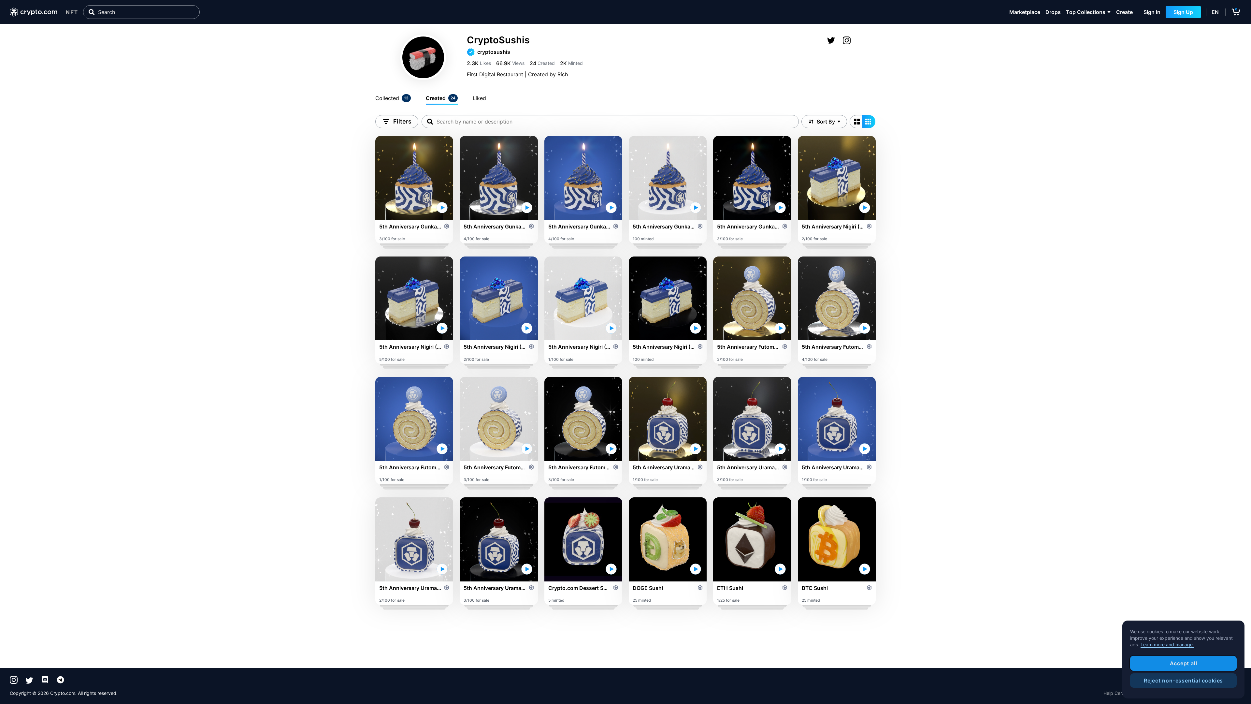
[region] (1183, 660)
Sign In (1151, 12)
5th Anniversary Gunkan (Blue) (579, 226)
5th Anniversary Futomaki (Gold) (748, 347)
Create (1124, 12)
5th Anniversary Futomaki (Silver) (833, 347)
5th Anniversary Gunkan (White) (664, 226)
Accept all (1183, 663)
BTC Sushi (815, 588)
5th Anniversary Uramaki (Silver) (748, 467)
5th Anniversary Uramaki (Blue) (833, 467)
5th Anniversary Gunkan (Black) (748, 226)
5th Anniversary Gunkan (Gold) (410, 226)
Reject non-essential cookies (1183, 680)
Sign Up (1183, 12)
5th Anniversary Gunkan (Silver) (495, 226)
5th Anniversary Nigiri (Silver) (410, 347)
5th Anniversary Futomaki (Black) (579, 467)
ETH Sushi (730, 588)
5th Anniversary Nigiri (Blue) (495, 347)
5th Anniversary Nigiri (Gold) (833, 226)
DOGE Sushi (648, 588)
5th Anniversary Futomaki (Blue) (410, 467)
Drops (1053, 12)
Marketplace (1024, 12)
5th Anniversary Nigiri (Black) (664, 347)
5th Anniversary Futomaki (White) (495, 467)
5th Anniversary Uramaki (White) (410, 588)
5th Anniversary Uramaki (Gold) (664, 467)
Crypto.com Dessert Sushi (579, 588)
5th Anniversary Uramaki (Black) (495, 588)
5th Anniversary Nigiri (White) (579, 347)
